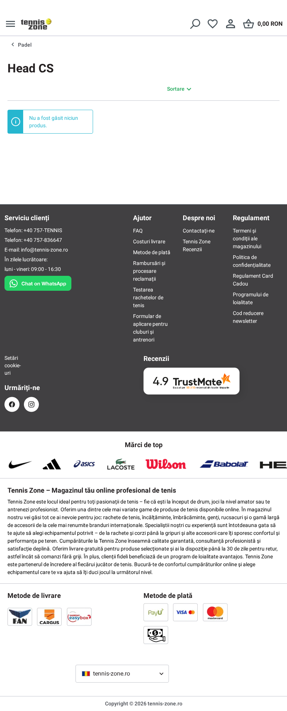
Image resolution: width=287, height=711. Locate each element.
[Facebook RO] (11, 404)
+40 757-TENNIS (43, 230)
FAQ (138, 231)
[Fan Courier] (19, 617)
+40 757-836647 (43, 240)
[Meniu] (10, 24)
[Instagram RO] (31, 404)
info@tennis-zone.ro (44, 250)
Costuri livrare (149, 241)
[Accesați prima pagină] (36, 23)
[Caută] (195, 24)
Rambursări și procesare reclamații (149, 271)
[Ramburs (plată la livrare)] (156, 635)
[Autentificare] (231, 24)
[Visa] (185, 612)
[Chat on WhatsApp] (37, 282)
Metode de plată (151, 252)
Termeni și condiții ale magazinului (247, 238)
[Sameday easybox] (79, 617)
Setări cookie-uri (11, 365)
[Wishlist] (213, 24)
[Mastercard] (215, 612)
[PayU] (156, 612)
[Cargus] (49, 617)
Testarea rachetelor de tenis (148, 297)
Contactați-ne (199, 231)
